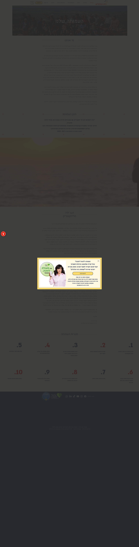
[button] (98, 261)
